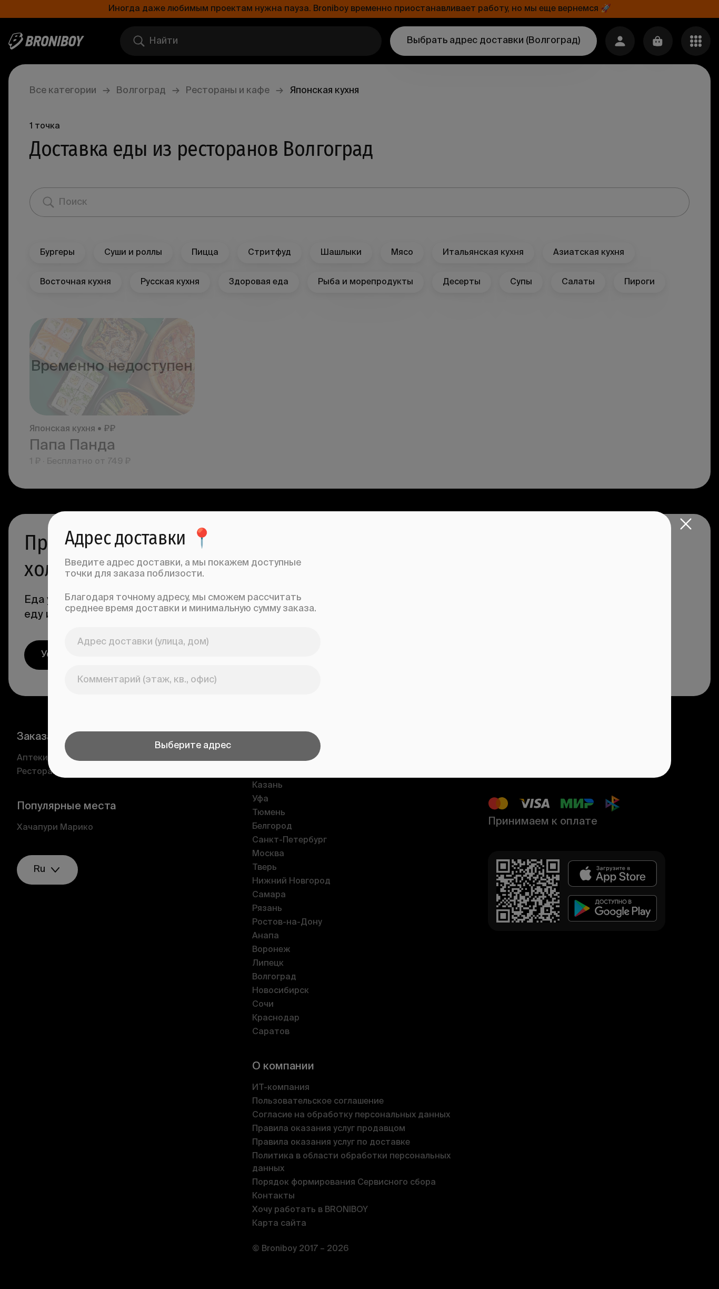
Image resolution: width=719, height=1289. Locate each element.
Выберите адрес (193, 745)
